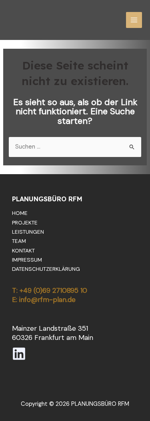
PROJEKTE (25, 222)
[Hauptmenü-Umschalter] (134, 20)
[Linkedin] (19, 354)
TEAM (19, 240)
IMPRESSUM (27, 259)
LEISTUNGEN (28, 231)
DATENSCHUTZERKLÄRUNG (46, 268)
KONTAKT (23, 250)
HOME (20, 212)
